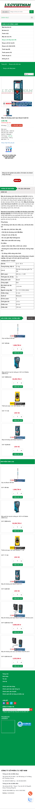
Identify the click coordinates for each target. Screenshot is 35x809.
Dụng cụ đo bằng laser (9, 68)
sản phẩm (5, 12)
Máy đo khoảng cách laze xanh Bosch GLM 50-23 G (15, 651)
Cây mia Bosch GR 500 (8, 338)
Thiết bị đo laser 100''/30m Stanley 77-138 (13, 406)
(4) (6, 27)
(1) (6, 55)
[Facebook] (4, 703)
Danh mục (5, 17)
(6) (5, 33)
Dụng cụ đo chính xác (15, 64)
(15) (7, 52)
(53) (8, 46)
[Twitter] (11, 703)
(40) (6, 49)
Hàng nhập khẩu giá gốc (7, 142)
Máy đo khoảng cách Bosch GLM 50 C (12, 439)
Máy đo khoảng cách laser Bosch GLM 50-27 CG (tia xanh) (17, 618)
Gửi (31, 709)
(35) (9, 40)
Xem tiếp (30, 318)
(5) (8, 43)
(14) (6, 36)
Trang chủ (4, 64)
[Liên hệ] (30, 793)
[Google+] (8, 703)
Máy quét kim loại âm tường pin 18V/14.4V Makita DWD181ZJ (15, 372)
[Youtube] (15, 703)
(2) (5, 30)
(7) (5, 58)
